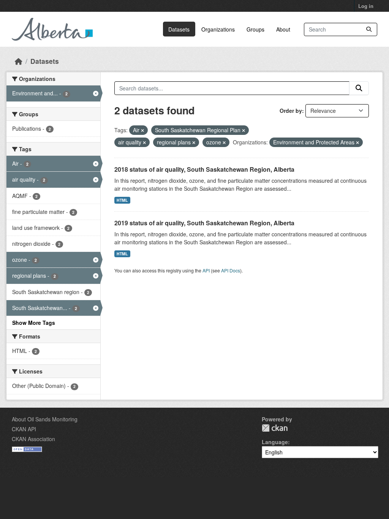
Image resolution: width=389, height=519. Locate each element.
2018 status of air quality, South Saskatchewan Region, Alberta (204, 169)
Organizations (218, 29)
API (206, 270)
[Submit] (368, 29)
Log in (365, 5)
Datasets (179, 29)
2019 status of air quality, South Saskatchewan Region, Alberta (204, 222)
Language (275, 442)
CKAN (275, 428)
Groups (255, 29)
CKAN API (24, 429)
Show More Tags (33, 322)
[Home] (18, 61)
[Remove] (142, 130)
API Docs (230, 270)
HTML (122, 200)
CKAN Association (33, 439)
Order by (291, 110)
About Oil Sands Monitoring (44, 419)
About (283, 29)
